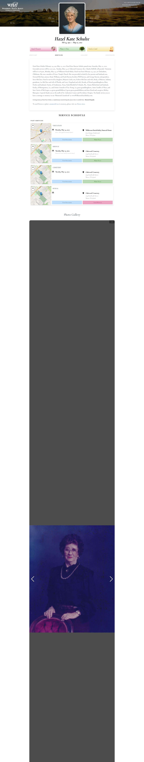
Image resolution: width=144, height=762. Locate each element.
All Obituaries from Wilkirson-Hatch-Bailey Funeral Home (132, 5)
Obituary (33, 55)
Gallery (84, 55)
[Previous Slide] (32, 579)
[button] (41, 131)
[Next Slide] (111, 579)
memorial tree (54, 104)
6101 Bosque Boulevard (93, 133)
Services (59, 55)
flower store (81, 104)
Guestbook (110, 55)
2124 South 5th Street (92, 154)
